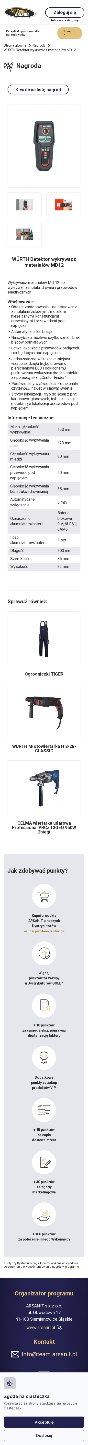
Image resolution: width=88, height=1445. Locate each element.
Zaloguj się (65, 12)
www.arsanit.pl (40, 1327)
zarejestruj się (67, 20)
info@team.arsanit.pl (49, 1354)
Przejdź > (69, 33)
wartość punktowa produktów (44, 931)
